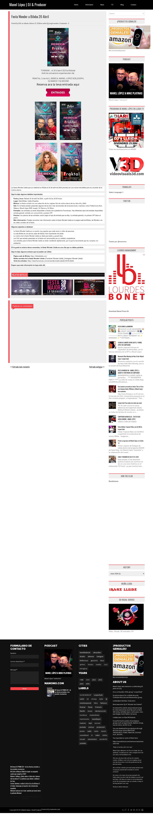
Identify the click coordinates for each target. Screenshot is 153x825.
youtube (83, 743)
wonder (56, 23)
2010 (87, 680)
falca (96, 703)
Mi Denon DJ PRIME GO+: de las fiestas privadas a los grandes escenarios (63, 692)
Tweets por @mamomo (117, 242)
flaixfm (82, 711)
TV (112, 5)
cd (87, 699)
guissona (94, 660)
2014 (81, 684)
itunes (90, 711)
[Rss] (123, 810)
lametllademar (85, 652)
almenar (91, 656)
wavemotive (92, 739)
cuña (101, 699)
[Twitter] (131, 810)
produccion (101, 727)
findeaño (98, 707)
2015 (87, 684)
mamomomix (84, 719)
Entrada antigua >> (96, 366)
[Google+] (126, 810)
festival (82, 707)
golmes (82, 664)
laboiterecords (100, 711)
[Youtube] (139, 810)
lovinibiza (83, 715)
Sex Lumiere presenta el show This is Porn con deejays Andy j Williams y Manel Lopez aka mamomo (130, 389)
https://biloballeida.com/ (39, 256)
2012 (94, 680)
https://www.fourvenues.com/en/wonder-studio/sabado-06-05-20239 (51, 261)
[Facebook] (128, 810)
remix (96, 731)
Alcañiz (82, 656)
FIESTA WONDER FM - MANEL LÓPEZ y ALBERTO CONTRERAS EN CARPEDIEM (128, 371)
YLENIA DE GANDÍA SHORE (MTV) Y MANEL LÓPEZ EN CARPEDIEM (130, 343)
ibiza (102, 660)
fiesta (90, 707)
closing (93, 699)
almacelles (97, 652)
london (90, 664)
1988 (81, 680)
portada (83, 727)
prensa (91, 727)
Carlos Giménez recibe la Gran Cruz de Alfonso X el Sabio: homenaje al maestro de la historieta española (25, 785)
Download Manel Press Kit (119, 311)
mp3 (90, 723)
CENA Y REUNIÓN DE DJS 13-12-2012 (128, 457)
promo (82, 731)
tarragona (83, 668)
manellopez (96, 719)
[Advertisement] (127, 220)
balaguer (100, 656)
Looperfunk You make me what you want (130, 403)
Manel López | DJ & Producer (27, 4)
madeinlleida (94, 715)
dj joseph (50, 23)
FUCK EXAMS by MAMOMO (125, 326)
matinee (83, 723)
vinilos (104, 735)
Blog (122, 5)
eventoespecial (85, 703)
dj (106, 699)
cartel (44, 23)
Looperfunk (98, 695)
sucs (105, 664)
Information (89, 5)
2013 (100, 680)
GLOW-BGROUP (85, 695)
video (98, 735)
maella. (98, 664)
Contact (133, 5)
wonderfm (103, 739)
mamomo (49, 688)
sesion (103, 731)
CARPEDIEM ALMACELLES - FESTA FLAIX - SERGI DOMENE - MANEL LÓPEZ (129, 417)
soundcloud (84, 735)
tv (92, 735)
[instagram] (142, 810)
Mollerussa (84, 660)
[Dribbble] (137, 810)
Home (76, 5)
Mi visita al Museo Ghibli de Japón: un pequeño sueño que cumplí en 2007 (24, 772)
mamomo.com (55, 809)
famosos (103, 703)
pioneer (97, 723)
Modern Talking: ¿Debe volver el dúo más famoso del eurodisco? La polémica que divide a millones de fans (25, 778)
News (102, 5)
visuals (82, 739)
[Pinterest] (134, 810)
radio (89, 731)
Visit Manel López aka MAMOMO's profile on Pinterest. (26, 798)
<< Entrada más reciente (20, 366)
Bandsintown (113, 481)
